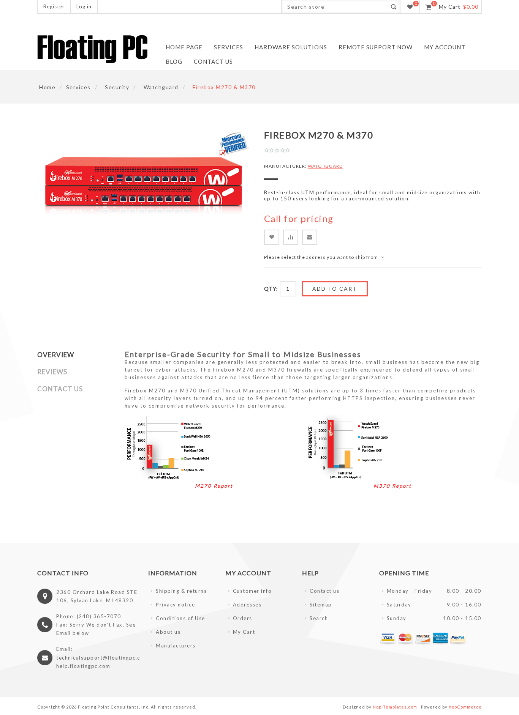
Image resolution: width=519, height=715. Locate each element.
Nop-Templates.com (395, 706)
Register (54, 6)
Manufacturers (176, 646)
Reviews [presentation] (52, 372)
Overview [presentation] (55, 355)
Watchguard (325, 166)
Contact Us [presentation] (60, 389)
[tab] (73, 355)
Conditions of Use (180, 618)
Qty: (271, 288)
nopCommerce (465, 706)
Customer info (252, 591)
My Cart (244, 632)
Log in (84, 6)
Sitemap (321, 605)
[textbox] (334, 6)
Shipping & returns (181, 591)
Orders (242, 618)
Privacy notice (175, 605)
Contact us (324, 591)
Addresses (247, 605)
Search (319, 618)
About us (168, 632)
